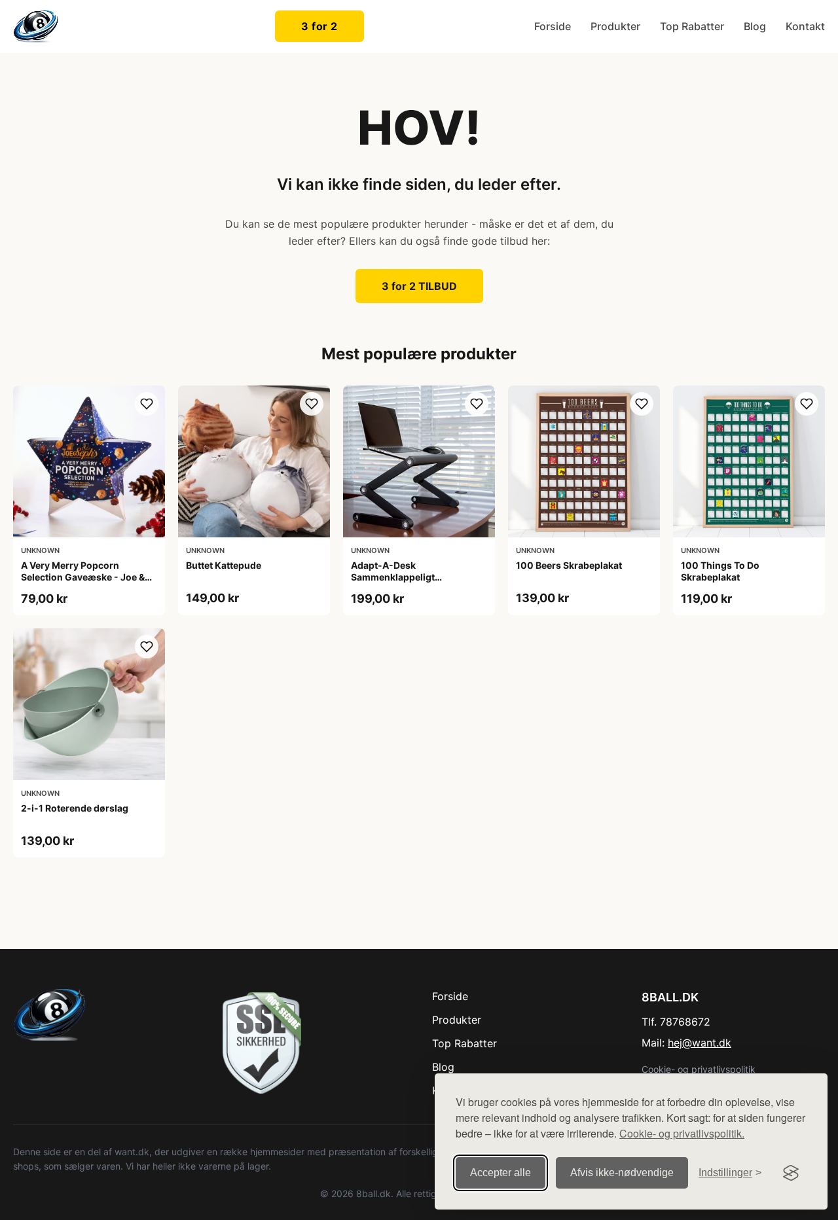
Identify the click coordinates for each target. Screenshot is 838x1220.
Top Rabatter (692, 26)
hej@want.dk (699, 1042)
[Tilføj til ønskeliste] (146, 404)
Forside (552, 26)
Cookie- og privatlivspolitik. (681, 1133)
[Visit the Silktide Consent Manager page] (791, 1173)
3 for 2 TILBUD (419, 286)
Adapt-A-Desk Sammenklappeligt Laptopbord (393, 577)
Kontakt (805, 26)
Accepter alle (500, 1172)
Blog (755, 26)
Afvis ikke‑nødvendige (622, 1172)
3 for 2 (319, 26)
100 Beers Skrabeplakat (569, 565)
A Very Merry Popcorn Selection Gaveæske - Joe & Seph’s (83, 577)
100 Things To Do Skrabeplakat (720, 571)
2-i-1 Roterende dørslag (74, 808)
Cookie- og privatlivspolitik (699, 1069)
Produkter (615, 26)
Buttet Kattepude (223, 565)
